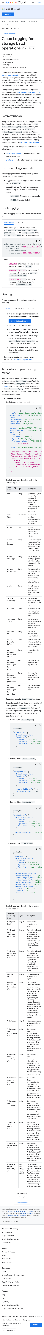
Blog (3, 1295)
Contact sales (6, 1242)
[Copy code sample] (39, 241)
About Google (6, 1316)
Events (4, 1298)
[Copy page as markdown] (30, 48)
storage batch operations (11, 75)
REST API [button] (21, 222)
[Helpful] (14, 28)
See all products (7, 1232)
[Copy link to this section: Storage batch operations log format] (12, 373)
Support (4, 1255)
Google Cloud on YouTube (10, 1305)
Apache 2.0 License (27, 1213)
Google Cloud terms (35, 1316)
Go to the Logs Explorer (19, 321)
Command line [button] (9, 222)
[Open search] (29, 2)
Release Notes (6, 1259)
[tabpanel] (22, 256)
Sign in (39, 2)
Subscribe (36, 1325)
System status (7, 1262)
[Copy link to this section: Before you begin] (24, 116)
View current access (13, 153)
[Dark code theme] (36, 241)
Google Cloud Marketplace (10, 1239)
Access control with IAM (30, 142)
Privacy (15, 1316)
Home (3, 21)
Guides (6, 24)
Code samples (6, 1278)
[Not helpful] (18, 28)
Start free (8, 14)
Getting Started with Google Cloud (13, 1275)
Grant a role (10, 160)
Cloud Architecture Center (10, 1282)
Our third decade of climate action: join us (17, 1320)
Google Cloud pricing (8, 1236)
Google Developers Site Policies (16, 1215)
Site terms (23, 1316)
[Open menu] (3, 2)
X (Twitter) (5, 1302)
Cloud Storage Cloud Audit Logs (28, 92)
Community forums (8, 1252)
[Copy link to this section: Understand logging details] (35, 168)
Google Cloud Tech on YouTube (12, 1308)
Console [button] (7, 308)
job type (5, 386)
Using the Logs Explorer (23, 360)
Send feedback (9, 33)
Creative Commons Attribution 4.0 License (21, 1211)
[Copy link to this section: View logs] (15, 294)
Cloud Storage (13, 9)
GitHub (4, 1272)
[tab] (9, 222)
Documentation (13, 21)
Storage (23, 21)
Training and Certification (10, 1285)
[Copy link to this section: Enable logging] (21, 208)
